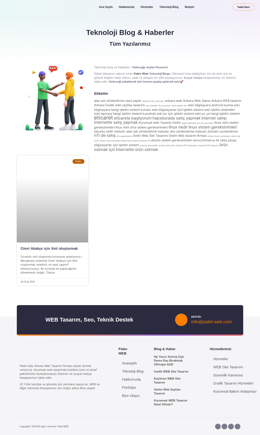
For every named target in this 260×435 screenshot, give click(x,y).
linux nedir (178, 127)
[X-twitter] (237, 426)
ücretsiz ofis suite (167, 145)
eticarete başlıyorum (133, 118)
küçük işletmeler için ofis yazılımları (198, 123)
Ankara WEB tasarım (226, 101)
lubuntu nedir (103, 131)
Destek (196, 316)
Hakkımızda (126, 6)
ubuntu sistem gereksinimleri (171, 140)
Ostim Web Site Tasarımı (150, 135)
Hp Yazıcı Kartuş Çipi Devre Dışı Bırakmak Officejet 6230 (169, 360)
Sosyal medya (193, 77)
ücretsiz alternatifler (149, 145)
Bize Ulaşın (131, 396)
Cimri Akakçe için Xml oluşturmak (49, 248)
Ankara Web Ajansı (196, 101)
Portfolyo (129, 387)
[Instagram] (224, 426)
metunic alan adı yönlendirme (135, 131)
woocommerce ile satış (210, 140)
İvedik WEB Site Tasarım (171, 371)
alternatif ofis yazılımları (153, 101)
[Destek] (181, 320)
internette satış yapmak (116, 122)
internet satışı (214, 118)
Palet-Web (141, 73)
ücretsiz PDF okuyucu (208, 145)
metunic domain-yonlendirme (216, 131)
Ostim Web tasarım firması (188, 135)
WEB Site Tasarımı (228, 367)
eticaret (103, 118)
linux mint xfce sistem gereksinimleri (141, 127)
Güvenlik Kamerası (228, 375)
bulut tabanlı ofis (179, 105)
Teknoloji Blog (169, 6)
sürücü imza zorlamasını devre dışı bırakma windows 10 (125, 141)
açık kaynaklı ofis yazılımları (158, 105)
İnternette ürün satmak (137, 149)
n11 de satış (104, 135)
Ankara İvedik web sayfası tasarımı (119, 105)
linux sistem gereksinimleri (213, 127)
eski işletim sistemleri (219, 110)
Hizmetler (147, 6)
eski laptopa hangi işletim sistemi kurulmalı (125, 113)
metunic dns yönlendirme (176, 131)
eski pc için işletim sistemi (175, 113)
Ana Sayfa (106, 6)
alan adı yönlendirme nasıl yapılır (117, 101)
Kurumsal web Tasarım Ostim (160, 122)
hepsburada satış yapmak (176, 118)
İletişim (189, 6)
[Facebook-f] (218, 426)
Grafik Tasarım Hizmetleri (233, 383)
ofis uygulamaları (124, 136)
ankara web (173, 101)
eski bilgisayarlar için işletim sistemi (177, 110)
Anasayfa (129, 363)
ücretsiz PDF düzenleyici (187, 145)
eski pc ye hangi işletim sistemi (217, 113)
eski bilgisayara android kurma (210, 105)
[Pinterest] (231, 426)
